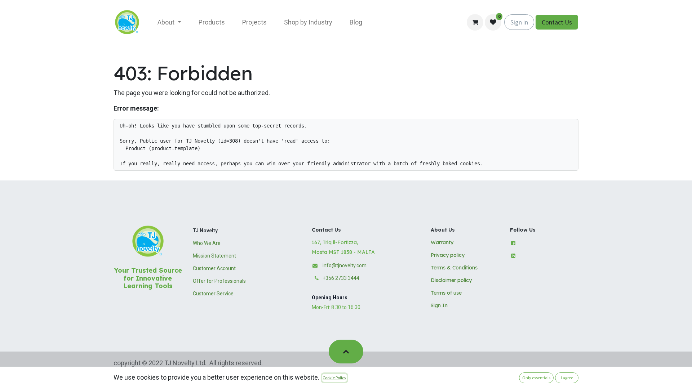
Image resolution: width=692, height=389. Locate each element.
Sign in (519, 22)
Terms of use (446, 293)
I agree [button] (567, 377)
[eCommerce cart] (475, 22)
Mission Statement (214, 256)
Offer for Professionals (219, 281)
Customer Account (214, 268)
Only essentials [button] (536, 377)
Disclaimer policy (451, 280)
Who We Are (207, 243)
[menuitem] (169, 22)
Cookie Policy (334, 377)
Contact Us (557, 22)
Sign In (439, 305)
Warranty (442, 242)
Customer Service (213, 293)
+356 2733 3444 (341, 278)
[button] (346, 351)
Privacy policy (448, 255)
